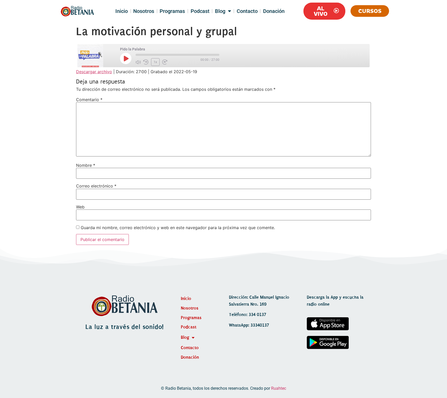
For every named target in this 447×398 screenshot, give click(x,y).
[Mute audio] (138, 62)
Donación (274, 11)
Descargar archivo (94, 71)
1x (155, 62)
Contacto (247, 11)
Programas (172, 11)
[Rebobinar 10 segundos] (145, 62)
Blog (220, 11)
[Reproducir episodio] (125, 58)
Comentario (89, 99)
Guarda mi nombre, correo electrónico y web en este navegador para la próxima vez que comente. (178, 228)
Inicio (121, 11)
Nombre (85, 165)
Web (80, 207)
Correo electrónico (96, 186)
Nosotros (143, 11)
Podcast (200, 11)
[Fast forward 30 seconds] (164, 62)
